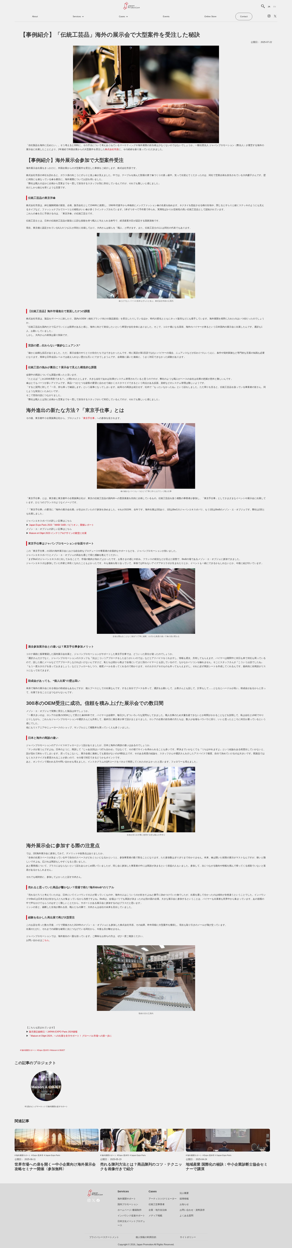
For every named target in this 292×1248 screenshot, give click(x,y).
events (166, 16)
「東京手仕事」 (89, 418)
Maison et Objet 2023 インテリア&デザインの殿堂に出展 (58, 533)
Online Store (210, 16)
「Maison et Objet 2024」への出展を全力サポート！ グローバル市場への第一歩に (70, 1035)
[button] (78, 16)
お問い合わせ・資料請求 (192, 1210)
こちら (45, 940)
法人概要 (184, 1193)
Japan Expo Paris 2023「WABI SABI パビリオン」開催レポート (61, 525)
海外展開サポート (28, 1050)
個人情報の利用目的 (146, 1237)
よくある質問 (186, 1215)
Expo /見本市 (43, 1050)
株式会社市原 (112, 149)
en (274, 7)
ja (269, 7)
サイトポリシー (188, 1237)
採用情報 (184, 1198)
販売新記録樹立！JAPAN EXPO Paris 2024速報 (53, 1031)
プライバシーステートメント (104, 1237)
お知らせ (184, 1204)
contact (244, 16)
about (35, 16)
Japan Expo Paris (52, 1155)
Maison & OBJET (58, 1050)
